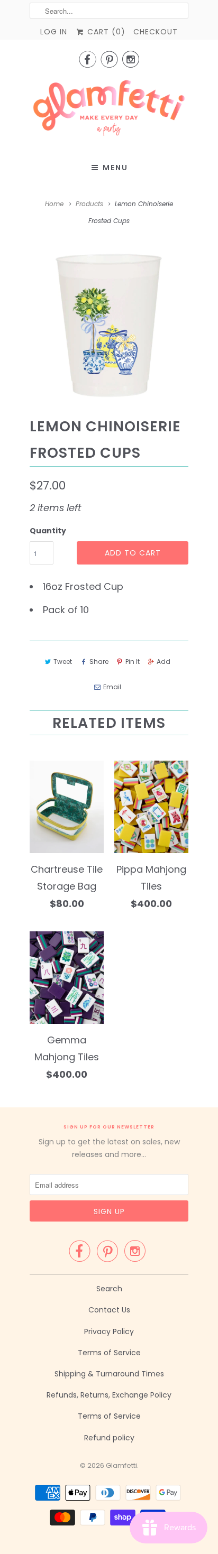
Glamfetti (121, 1465)
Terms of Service (109, 1352)
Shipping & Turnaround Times (109, 1373)
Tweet (62, 661)
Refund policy (109, 1437)
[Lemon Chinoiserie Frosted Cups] (109, 324)
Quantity (48, 530)
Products (89, 203)
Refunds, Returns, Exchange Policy (109, 1395)
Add (163, 661)
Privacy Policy (109, 1331)
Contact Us (109, 1310)
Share (98, 661)
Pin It (132, 661)
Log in (53, 31)
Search (109, 1288)
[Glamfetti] (109, 111)
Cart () (105, 31)
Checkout (155, 31)
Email (112, 686)
